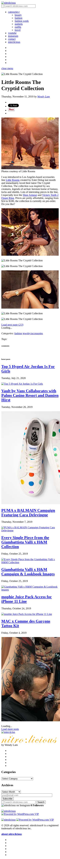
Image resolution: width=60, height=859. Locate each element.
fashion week (22, 21)
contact (12, 39)
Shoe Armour (30, 195)
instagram (13, 36)
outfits (18, 27)
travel (17, 30)
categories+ (14, 12)
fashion (18, 18)
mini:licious (14, 42)
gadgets (19, 24)
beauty (18, 15)
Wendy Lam (43, 96)
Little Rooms (13, 180)
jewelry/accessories (33, 333)
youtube (12, 33)
